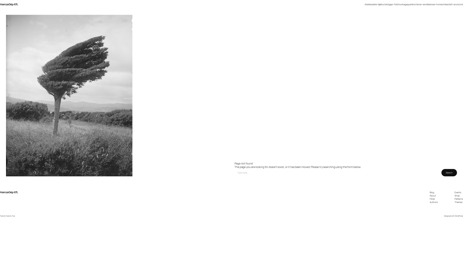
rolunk (460, 4)
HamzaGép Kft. (9, 4)
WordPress (459, 216)
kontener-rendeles (422, 4)
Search (449, 172)
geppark (409, 4)
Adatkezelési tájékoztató (377, 4)
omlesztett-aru (449, 4)
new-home (436, 4)
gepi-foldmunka (397, 4)
